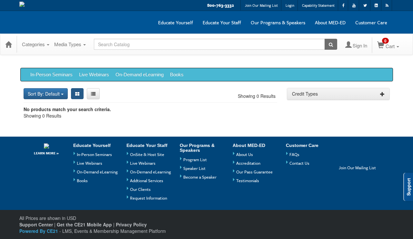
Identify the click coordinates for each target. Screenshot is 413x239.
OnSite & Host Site (147, 154)
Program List (195, 159)
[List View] (93, 93)
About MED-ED (330, 22)
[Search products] (331, 44)
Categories (34, 44)
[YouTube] (357, 147)
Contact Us (299, 163)
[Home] (8, 44)
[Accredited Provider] (46, 146)
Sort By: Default (44, 93)
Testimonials (247, 180)
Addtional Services (146, 180)
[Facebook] (345, 147)
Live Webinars (94, 74)
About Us (244, 154)
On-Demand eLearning (140, 74)
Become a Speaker (200, 177)
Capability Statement (318, 5)
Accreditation (248, 163)
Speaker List (194, 168)
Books (177, 74)
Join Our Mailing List (261, 5)
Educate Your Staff (222, 22)
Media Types (68, 44)
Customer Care (371, 22)
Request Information (148, 198)
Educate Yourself (175, 22)
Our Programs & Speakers (278, 22)
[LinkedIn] (357, 158)
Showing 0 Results (257, 96)
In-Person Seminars (51, 74)
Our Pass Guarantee (254, 172)
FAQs (294, 154)
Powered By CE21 (39, 231)
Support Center (36, 224)
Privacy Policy (131, 224)
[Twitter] (345, 158)
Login (290, 5)
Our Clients (140, 189)
